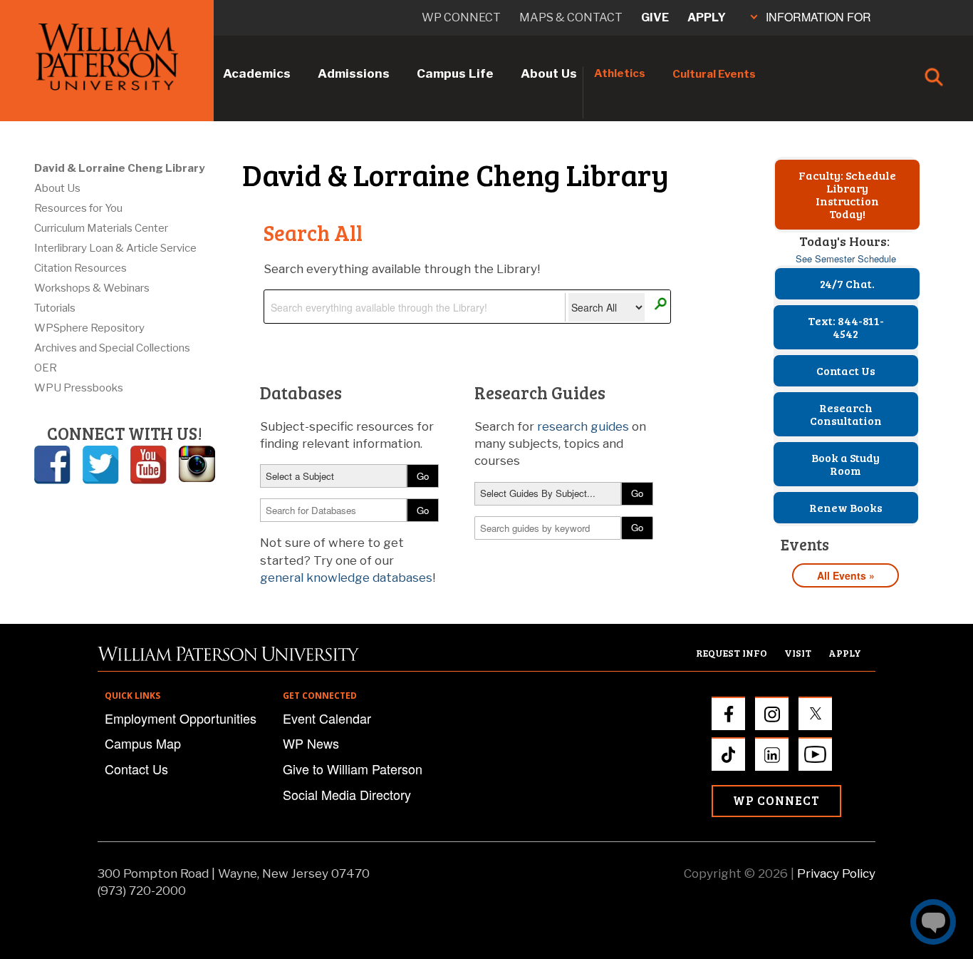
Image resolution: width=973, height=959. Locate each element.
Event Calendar (327, 718)
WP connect (461, 17)
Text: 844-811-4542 (846, 327)
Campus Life (455, 73)
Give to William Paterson (352, 768)
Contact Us (845, 370)
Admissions (354, 73)
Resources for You (78, 208)
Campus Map (143, 743)
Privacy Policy (836, 873)
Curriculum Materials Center (101, 228)
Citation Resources (80, 268)
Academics (257, 73)
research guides (583, 426)
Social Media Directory (347, 794)
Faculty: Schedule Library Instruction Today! (847, 194)
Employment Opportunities (180, 718)
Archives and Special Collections (112, 348)
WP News (311, 743)
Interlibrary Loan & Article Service (115, 248)
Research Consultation (846, 414)
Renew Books (846, 507)
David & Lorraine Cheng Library (119, 168)
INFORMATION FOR (818, 17)
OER (45, 368)
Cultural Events (714, 74)
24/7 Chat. (847, 283)
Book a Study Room (845, 464)
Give (655, 17)
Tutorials (55, 308)
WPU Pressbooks (78, 388)
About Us (549, 73)
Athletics (619, 73)
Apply (706, 17)
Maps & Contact (571, 17)
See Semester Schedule (846, 258)
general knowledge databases (346, 577)
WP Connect (776, 800)
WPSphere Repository (89, 328)
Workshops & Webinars (92, 288)
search (659, 304)
